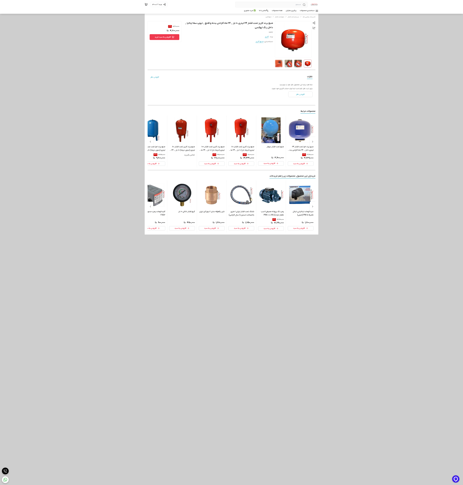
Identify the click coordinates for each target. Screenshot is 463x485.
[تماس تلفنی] (5, 471)
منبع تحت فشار (279, 17)
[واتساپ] (5, 479)
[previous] (313, 141)
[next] (150, 141)
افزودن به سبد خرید (163, 37)
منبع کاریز (268, 17)
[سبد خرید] (146, 4)
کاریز (267, 37)
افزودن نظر (154, 77)
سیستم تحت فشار (293, 17)
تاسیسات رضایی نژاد (309, 17)
